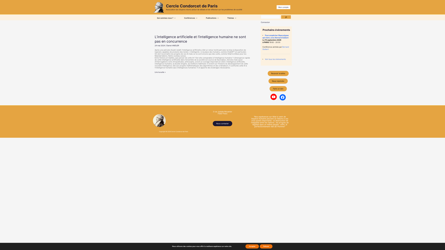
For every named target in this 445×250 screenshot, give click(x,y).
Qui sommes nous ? (165, 18)
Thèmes (230, 18)
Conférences (189, 18)
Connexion (265, 22)
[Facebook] (283, 97)
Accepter (252, 246)
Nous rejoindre (278, 81)
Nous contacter (222, 123)
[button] (174, 18)
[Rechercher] (286, 17)
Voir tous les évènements (275, 59)
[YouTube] (273, 97)
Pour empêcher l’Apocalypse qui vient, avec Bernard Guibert (275, 36)
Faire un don (278, 89)
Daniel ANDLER (173, 45)
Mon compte (283, 7)
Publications (211, 18)
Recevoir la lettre (278, 73)
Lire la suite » (160, 72)
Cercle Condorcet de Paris (192, 5)
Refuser (266, 246)
